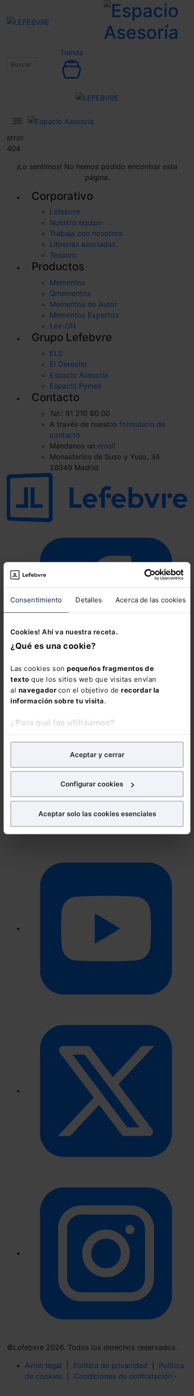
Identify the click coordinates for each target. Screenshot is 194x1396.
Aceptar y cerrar (97, 754)
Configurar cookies (91, 784)
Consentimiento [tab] (36, 599)
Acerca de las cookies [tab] (150, 599)
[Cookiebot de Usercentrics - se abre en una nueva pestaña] (144, 575)
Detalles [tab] (88, 599)
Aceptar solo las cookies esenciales (97, 813)
